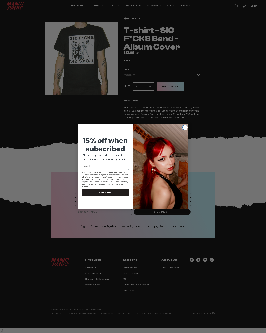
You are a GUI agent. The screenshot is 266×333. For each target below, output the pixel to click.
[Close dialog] (184, 127)
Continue (105, 192)
